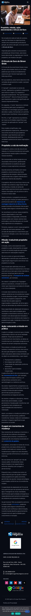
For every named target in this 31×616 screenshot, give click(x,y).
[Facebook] (19, 582)
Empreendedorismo (18, 33)
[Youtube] (15, 582)
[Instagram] (6, 582)
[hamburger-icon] (27, 2)
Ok (12, 613)
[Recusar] (27, 611)
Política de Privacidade (10, 603)
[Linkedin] (11, 582)
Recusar (18, 613)
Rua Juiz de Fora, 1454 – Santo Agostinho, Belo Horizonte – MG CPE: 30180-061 (14, 564)
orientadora (15, 504)
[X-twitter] (24, 582)
